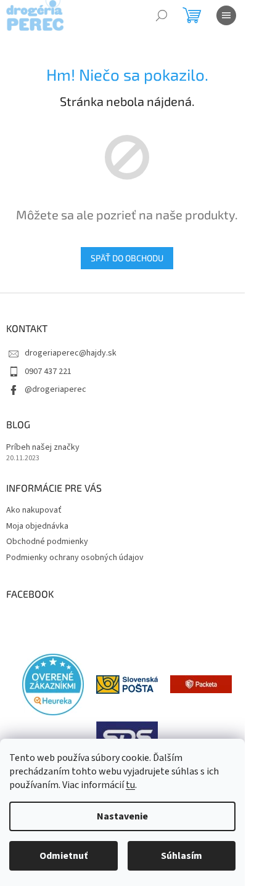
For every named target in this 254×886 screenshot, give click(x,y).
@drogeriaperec (55, 389)
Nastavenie (122, 816)
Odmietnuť (63, 856)
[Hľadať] (161, 15)
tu (130, 785)
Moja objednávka (37, 526)
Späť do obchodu (127, 258)
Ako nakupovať (34, 510)
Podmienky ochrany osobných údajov (75, 557)
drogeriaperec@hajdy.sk (71, 353)
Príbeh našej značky (43, 447)
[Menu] (226, 15)
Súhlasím (181, 856)
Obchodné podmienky (47, 541)
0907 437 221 (48, 371)
